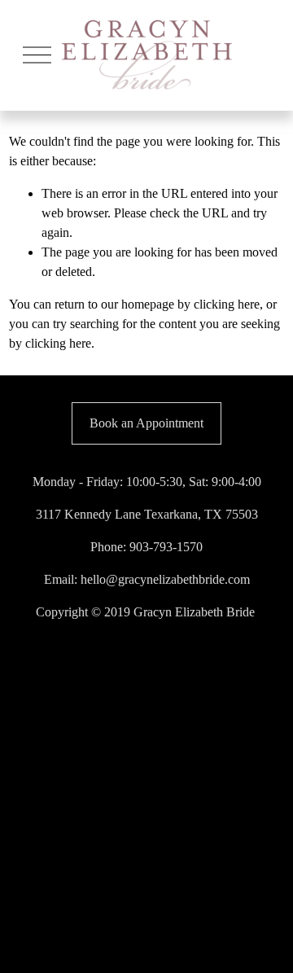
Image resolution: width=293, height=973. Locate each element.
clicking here (227, 304)
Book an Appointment (146, 423)
